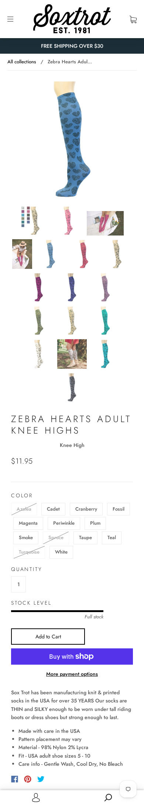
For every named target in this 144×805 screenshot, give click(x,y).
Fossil (118, 508)
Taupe (85, 537)
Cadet (53, 508)
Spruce (56, 537)
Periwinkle (64, 523)
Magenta (28, 523)
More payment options (72, 674)
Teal (111, 537)
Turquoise (29, 551)
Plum (95, 523)
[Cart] (133, 19)
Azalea (24, 508)
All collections (21, 61)
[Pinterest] (27, 779)
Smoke (26, 537)
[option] (72, 139)
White (61, 551)
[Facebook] (14, 779)
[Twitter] (41, 779)
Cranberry (86, 508)
